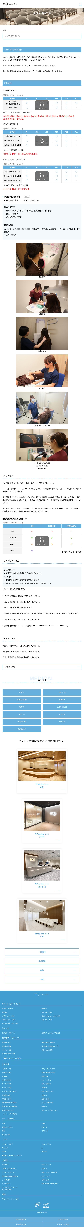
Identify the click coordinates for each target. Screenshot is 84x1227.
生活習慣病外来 (6, 1080)
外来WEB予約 (21, 1224)
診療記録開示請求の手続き (10, 1176)
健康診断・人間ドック (8, 1033)
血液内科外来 (45, 1099)
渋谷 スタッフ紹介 (47, 1012)
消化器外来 (45, 1076)
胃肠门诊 (22, 707)
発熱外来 (44, 1095)
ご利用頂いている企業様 (11, 1058)
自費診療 (4, 1076)
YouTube (44, 1151)
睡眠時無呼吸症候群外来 (9, 1102)
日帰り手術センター (8, 1110)
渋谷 (3, 1123)
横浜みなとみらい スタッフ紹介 (51, 1016)
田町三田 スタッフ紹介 (9, 1020)
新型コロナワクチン (47, 1091)
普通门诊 (22, 692)
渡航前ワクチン (6, 1072)
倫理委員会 (5, 1165)
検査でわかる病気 (47, 1050)
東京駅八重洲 (6, 1135)
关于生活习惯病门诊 (14, 36)
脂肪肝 (8, 214)
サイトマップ (45, 1176)
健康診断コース (6, 1042)
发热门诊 (62, 722)
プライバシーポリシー (8, 1172)
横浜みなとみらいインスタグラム (12, 1155)
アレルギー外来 (6, 1084)
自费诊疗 (62, 700)
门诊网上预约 (10, 667)
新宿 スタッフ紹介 (47, 1020)
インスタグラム (46, 1144)
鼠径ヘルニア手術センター (49, 1110)
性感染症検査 (6, 1095)
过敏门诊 (62, 714)
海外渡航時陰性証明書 (48, 1072)
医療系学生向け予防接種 (9, 1106)
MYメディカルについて (11, 1004)
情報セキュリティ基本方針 (49, 1172)
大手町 (44, 1123)
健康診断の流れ (6, 1046)
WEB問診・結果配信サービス (50, 1046)
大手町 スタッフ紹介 (8, 1016)
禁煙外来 (44, 1106)
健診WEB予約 (21, 1219)
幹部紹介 (4, 1012)
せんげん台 (45, 1131)
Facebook (5, 1148)
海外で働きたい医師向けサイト (51, 1183)
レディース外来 (46, 1080)
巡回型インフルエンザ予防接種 (51, 1033)
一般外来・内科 (6, 1069)
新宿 (3, 1131)
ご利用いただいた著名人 (9, 1168)
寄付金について (46, 1165)
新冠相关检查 (22, 722)
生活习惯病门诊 (62, 707)
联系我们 (42, 961)
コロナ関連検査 (46, 1084)
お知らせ (44, 1168)
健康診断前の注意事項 (48, 1042)
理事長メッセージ (7, 1008)
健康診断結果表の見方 (8, 1053)
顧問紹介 (44, 1008)
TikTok (4, 1151)
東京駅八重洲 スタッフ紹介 (10, 1023)
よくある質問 (6, 1180)
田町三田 (44, 1127)
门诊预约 (42, 952)
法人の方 (5, 1028)
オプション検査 (6, 1050)
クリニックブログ (7, 1144)
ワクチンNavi (6, 1183)
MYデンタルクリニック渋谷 (10, 1199)
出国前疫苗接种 (22, 700)
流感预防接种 (22, 729)
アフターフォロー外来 (48, 1069)
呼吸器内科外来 (6, 1099)
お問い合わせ (63, 1219)
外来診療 (5, 1064)
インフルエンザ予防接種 (9, 1114)
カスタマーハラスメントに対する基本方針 (10, 1188)
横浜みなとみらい (7, 1127)
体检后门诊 (62, 692)
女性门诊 (22, 714)
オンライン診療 (6, 1087)
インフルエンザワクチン (9, 1091)
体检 (42, 970)
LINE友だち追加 (63, 1224)
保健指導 (44, 1087)
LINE (42, 979)
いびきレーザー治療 (47, 1102)
